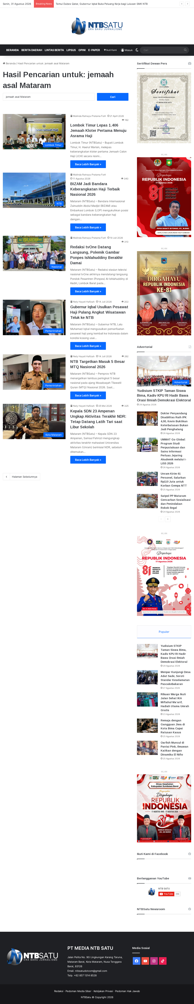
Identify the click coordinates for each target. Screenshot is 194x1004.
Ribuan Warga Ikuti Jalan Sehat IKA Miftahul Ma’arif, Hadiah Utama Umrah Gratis (175, 702)
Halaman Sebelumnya (24, 476)
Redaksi (58, 991)
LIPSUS (71, 50)
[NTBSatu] (97, 26)
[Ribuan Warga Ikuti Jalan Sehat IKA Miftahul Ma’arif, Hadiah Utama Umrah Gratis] (147, 699)
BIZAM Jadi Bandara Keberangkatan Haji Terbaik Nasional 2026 (95, 189)
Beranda (12, 50)
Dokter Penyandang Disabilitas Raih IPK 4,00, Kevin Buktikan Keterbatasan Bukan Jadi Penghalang (174, 421)
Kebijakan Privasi (103, 991)
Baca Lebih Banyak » (88, 164)
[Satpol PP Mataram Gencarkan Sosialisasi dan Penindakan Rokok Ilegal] (147, 501)
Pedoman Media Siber (78, 991)
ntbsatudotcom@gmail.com (91, 970)
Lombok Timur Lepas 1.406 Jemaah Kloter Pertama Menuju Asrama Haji (98, 130)
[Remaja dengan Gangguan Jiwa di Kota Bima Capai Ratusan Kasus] (147, 726)
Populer (164, 632)
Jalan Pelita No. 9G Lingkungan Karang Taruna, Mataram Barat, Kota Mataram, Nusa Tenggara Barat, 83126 (95, 962)
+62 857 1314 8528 (85, 975)
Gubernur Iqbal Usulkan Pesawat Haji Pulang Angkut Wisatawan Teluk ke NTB (99, 312)
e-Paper (94, 50)
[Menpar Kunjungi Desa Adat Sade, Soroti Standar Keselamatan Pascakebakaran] (147, 677)
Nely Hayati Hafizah (84, 301)
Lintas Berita (54, 50)
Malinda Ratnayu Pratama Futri (89, 116)
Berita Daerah (31, 50)
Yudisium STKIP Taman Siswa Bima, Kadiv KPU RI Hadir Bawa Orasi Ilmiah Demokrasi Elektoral (164, 395)
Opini (82, 50)
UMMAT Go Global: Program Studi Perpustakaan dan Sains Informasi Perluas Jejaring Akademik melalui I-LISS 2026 (173, 451)
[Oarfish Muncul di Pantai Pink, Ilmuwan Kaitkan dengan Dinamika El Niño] (147, 748)
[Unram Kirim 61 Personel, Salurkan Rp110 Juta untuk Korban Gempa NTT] (147, 479)
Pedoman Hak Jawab (127, 991)
